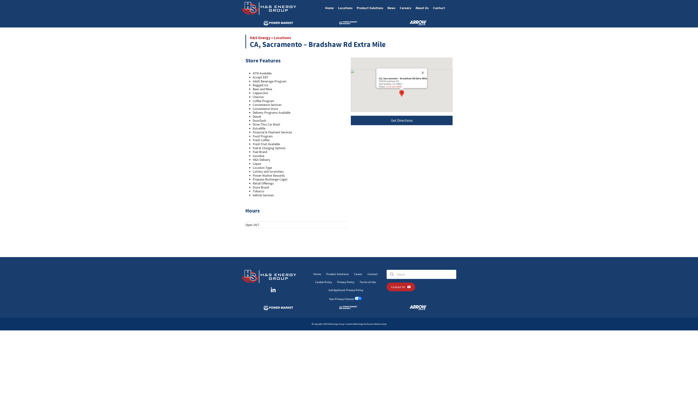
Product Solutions (337, 274)
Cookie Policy (323, 282)
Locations (282, 37)
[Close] (422, 72)
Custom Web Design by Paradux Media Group (366, 324)
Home (317, 274)
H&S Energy (260, 37)
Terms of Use (368, 282)
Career (358, 274)
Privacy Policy (345, 282)
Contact (373, 274)
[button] (401, 93)
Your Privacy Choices (342, 299)
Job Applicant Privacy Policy (345, 290)
